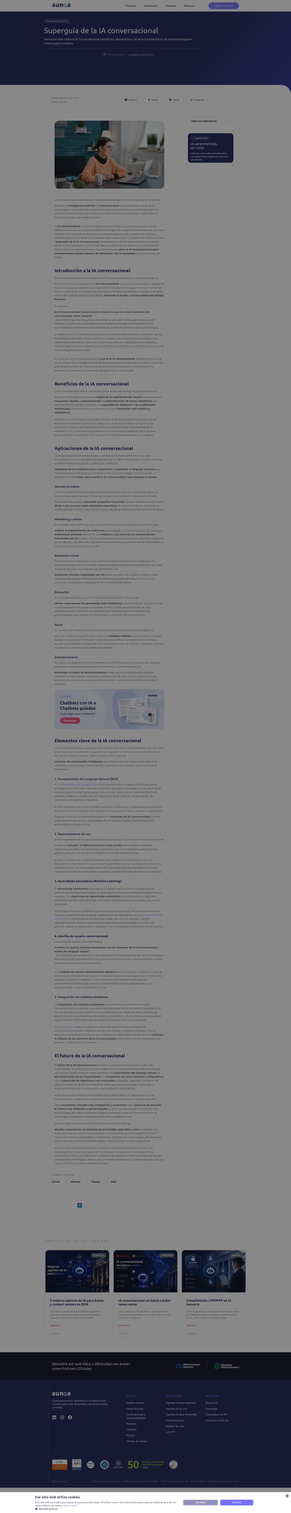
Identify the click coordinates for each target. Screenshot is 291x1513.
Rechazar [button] (201, 1502)
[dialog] (145, 1502)
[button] (106, 1509)
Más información (70, 1505)
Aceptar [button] (236, 1502)
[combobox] (287, 1495)
